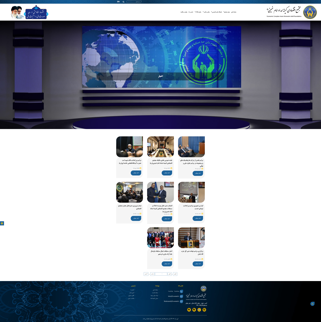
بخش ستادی (206, 12)
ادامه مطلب (198, 173)
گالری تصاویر (131, 295)
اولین (175, 274)
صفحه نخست (155, 293)
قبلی (170, 274)
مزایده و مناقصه (184, 12)
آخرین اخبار (131, 293)
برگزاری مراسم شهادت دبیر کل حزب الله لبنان (192, 253)
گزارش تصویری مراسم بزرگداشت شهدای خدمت (193, 207)
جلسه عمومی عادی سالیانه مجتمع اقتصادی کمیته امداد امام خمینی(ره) (161, 162)
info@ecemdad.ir (173, 296)
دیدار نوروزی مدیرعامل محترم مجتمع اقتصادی (129, 207)
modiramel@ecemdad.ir (171, 301)
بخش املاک (198, 12)
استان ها (132, 290)
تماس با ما (191, 12)
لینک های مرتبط (154, 295)
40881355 (170, 291)
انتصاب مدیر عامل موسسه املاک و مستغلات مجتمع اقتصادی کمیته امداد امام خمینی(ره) (161, 209)
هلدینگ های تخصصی (217, 12)
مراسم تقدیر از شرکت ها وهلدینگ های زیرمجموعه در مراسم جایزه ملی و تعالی (191, 163)
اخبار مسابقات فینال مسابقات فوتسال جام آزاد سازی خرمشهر (161, 253)
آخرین (146, 274)
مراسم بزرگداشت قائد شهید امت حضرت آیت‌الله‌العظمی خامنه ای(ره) (130, 162)
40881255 (176, 291)
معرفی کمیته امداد (154, 298)
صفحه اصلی (233, 12)
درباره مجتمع (227, 12)
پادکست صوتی (131, 298)
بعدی (152, 274)
